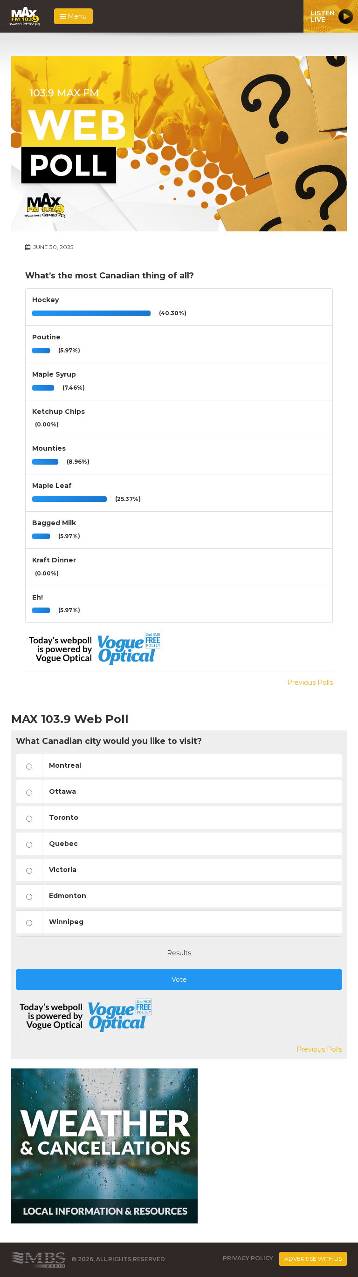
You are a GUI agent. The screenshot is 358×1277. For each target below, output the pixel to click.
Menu (76, 16)
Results (179, 953)
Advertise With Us (313, 1258)
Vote (179, 979)
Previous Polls (310, 682)
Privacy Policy (248, 1258)
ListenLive (322, 16)
